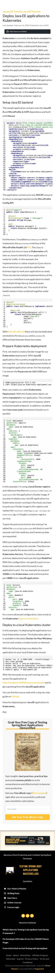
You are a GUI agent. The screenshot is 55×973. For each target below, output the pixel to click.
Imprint (20, 959)
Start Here (12, 898)
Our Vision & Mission (16, 888)
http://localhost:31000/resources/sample (23, 682)
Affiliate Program (40, 955)
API (29, 247)
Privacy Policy (31, 959)
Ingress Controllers (28, 618)
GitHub (15, 696)
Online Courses (14, 902)
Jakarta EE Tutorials (13, 11)
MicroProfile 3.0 (16, 331)
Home (9, 955)
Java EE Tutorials (32, 11)
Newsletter (25, 955)
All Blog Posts (13, 893)
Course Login (13, 907)
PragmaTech (39, 969)
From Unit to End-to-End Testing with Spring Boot (25, 948)
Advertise (10, 959)
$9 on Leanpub (39, 793)
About (16, 955)
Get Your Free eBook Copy (27, 817)
